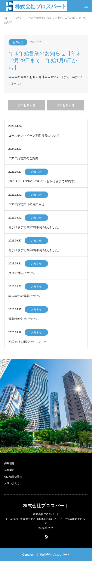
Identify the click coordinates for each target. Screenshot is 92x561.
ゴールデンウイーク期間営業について (33, 135)
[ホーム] (5, 16)
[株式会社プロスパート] (36, 6)
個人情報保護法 (13, 476)
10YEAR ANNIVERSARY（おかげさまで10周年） (42, 181)
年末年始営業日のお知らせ (26, 204)
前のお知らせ (27, 105)
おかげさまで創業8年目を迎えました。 (34, 250)
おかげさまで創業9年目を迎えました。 (34, 227)
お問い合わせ (12, 483)
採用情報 (9, 463)
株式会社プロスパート (46, 505)
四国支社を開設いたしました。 (29, 342)
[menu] (86, 6)
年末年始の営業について (24, 296)
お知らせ (18, 42)
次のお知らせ (65, 105)
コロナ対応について (21, 273)
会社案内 (9, 470)
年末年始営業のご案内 (23, 158)
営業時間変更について (23, 319)
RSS (46, 536)
